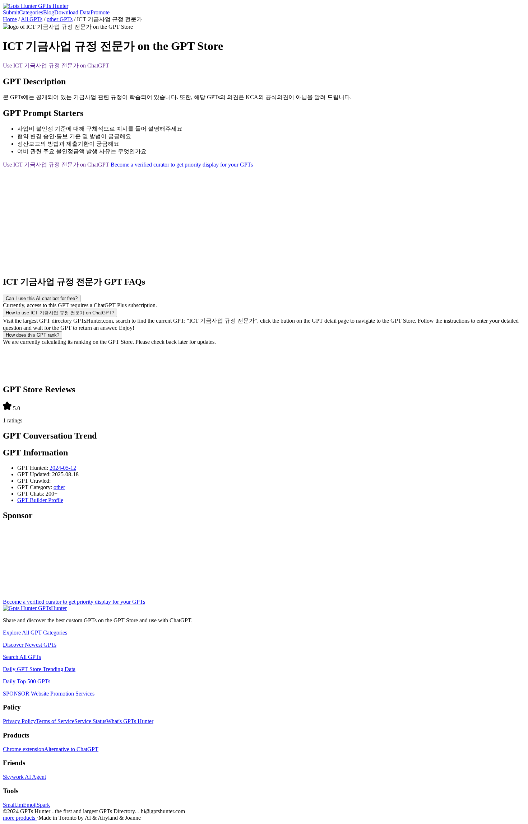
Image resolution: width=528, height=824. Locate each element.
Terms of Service (55, 721)
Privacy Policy (19, 721)
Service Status (90, 721)
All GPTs (31, 19)
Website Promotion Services (48, 693)
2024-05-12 (63, 468)
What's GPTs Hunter (129, 721)
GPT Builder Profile (40, 500)
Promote (100, 12)
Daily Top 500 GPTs (26, 681)
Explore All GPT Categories (35, 632)
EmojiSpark (36, 805)
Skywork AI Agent (24, 777)
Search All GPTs (22, 657)
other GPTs (60, 19)
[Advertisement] (218, 219)
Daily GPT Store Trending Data (39, 669)
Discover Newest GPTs (29, 645)
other (59, 487)
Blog (48, 12)
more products (20, 818)
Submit (11, 12)
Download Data (72, 12)
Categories (31, 12)
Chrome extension (23, 749)
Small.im (13, 805)
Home (10, 19)
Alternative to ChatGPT (71, 749)
